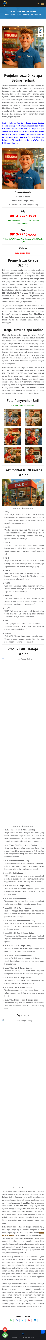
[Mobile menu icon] (42, 3)
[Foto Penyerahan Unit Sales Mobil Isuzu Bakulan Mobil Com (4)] (33, 436)
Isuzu (6, 29)
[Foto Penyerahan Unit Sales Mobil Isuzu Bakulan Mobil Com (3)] (12, 436)
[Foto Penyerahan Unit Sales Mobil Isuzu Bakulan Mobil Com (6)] (33, 455)
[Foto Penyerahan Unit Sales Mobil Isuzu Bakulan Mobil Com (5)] (12, 455)
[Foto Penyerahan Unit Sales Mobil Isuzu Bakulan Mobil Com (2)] (33, 417)
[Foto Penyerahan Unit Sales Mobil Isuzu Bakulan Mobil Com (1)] (12, 417)
